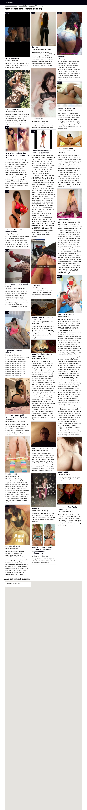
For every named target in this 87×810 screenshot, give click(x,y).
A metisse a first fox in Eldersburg (67, 508)
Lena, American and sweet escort (16, 285)
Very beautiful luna (65, 220)
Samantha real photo (66, 108)
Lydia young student (14, 109)
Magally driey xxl (12, 546)
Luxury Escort (63, 472)
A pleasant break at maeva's (13, 352)
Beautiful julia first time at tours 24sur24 (42, 355)
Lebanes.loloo (37, 119)
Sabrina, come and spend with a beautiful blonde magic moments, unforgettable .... (42, 550)
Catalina (35, 47)
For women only (12, 58)
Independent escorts (11, 6)
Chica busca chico (65, 149)
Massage (35, 508)
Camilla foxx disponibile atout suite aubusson (41, 152)
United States (23, 6)
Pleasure (61, 57)
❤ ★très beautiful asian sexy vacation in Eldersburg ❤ (17, 155)
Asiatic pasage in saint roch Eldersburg (43, 318)
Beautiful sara (11, 474)
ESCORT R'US (9, 2)
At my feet (36, 286)
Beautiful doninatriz (66, 314)
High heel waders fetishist (43, 448)
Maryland (31, 6)
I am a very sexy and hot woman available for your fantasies (16, 417)
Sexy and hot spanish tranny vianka (14, 230)
